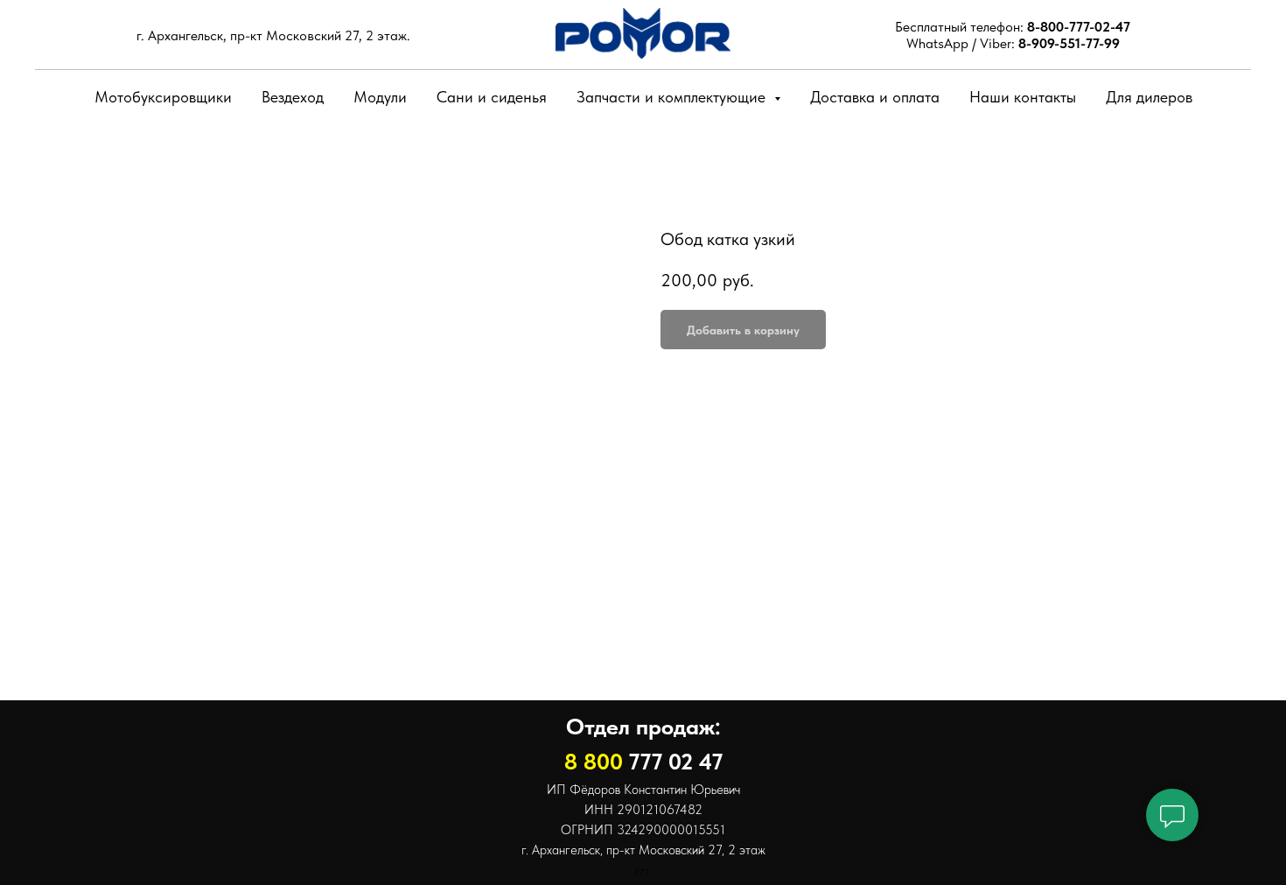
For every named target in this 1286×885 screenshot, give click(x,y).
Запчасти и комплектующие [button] (673, 97)
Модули (380, 97)
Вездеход (293, 97)
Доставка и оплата (875, 97)
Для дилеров (1149, 97)
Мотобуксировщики (163, 97)
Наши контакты (1022, 97)
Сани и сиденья (492, 97)
